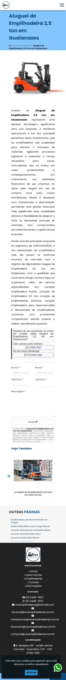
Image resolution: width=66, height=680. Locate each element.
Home (33, 571)
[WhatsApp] (58, 667)
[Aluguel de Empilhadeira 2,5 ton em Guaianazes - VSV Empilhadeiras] (6, 5)
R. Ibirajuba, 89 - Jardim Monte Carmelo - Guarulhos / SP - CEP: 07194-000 (33, 649)
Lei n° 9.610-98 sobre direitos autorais (33, 440)
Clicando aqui (34, 355)
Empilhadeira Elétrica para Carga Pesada (30, 526)
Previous (8, 476)
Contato (34, 582)
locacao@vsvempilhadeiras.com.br (33, 612)
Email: (39, 367)
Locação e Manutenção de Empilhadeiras (30, 530)
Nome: (15, 367)
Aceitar (31, 672)
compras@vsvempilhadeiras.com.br (33, 634)
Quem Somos (34, 575)
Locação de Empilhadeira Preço (26, 534)
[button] (62, 5)
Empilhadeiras (33, 578)
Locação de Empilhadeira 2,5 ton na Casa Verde (33, 493)
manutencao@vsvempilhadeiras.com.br (35, 619)
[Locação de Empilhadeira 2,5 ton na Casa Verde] (33, 470)
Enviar (32, 421)
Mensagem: (18, 391)
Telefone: (17, 379)
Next (49, 476)
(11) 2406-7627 (33, 347)
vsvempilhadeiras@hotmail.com (34, 605)
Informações (34, 586)
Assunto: (41, 379)
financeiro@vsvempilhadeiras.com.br (33, 627)
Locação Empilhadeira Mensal (25, 537)
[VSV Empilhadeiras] (33, 554)
